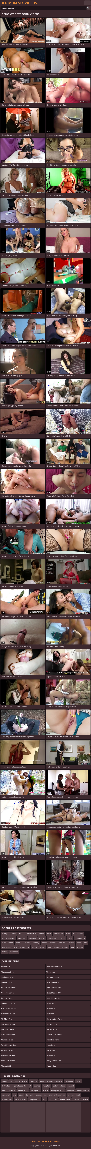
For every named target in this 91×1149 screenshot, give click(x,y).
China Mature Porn (54, 1019)
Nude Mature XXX (53, 993)
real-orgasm (78, 934)
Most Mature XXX (8, 1060)
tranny (21, 934)
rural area (69, 1081)
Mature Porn (51, 1024)
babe (79, 943)
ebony (34, 947)
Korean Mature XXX (54, 1034)
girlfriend (52, 938)
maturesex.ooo (7, 972)
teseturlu (29, 1095)
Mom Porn (50, 1045)
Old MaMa (50, 1050)
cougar (71, 943)
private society (20, 1086)
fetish (11, 943)
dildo (70, 938)
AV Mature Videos (8, 987)
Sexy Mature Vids (8, 1055)
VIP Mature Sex (7, 1050)
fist (30, 1086)
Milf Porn (50, 1013)
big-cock (42, 938)
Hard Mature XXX (8, 1034)
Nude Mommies (7, 993)
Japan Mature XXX (53, 998)
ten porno (53, 1099)
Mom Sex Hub (52, 1003)
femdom (64, 947)
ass (49, 947)
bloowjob (70, 1090)
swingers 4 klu (34, 1099)
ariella (45, 1090)
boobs (44, 943)
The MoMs (50, 972)
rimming (53, 943)
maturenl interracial (57, 1095)
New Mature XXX (8, 1013)
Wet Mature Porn (8, 1029)
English (87, 2)
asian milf (6, 1095)
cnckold (76, 1099)
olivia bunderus (8, 1090)
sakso (4, 1081)
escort (41, 934)
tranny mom (7, 1099)
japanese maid (74, 1095)
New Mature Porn (53, 987)
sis (11, 1081)
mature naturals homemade (51, 1081)
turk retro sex (23, 1090)
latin (85, 943)
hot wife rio (6, 1086)
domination (6, 947)
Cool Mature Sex (7, 977)
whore (27, 943)
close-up (19, 943)
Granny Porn (6, 998)
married (37, 1086)
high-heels (22, 938)
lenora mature (83, 1090)
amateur (62, 938)
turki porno (35, 1090)
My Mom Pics (6, 1019)
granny (36, 943)
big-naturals (80, 938)
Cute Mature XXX (8, 1024)
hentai (56, 947)
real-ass (62, 943)
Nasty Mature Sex (53, 1060)
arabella (85, 1099)
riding (13, 934)
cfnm (49, 934)
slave (68, 934)
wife (72, 947)
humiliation (31, 934)
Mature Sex (5, 966)
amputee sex (41, 1095)
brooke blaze (65, 1099)
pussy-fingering (8, 938)
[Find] (88, 8)
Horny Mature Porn (54, 966)
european (14, 952)
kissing (80, 947)
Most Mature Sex (53, 982)
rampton (46, 1086)
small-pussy (24, 947)
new (4, 943)
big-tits (42, 947)
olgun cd (33, 1081)
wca (14, 1095)
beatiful (71, 1086)
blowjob (5, 934)
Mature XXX (6, 1066)
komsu (78, 1081)
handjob (32, 938)
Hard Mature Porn (8, 1008)
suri (44, 1099)
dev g (21, 1095)
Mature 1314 (6, 982)
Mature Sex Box (7, 1040)
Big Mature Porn (53, 977)
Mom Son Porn (52, 1040)
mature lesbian (59, 1086)
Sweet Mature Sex (8, 1045)
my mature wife (21, 1081)
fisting (4, 952)
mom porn (50, 1008)
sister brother (20, 1099)
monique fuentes (57, 1090)
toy (15, 947)
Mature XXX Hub (8, 1003)
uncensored (58, 934)
